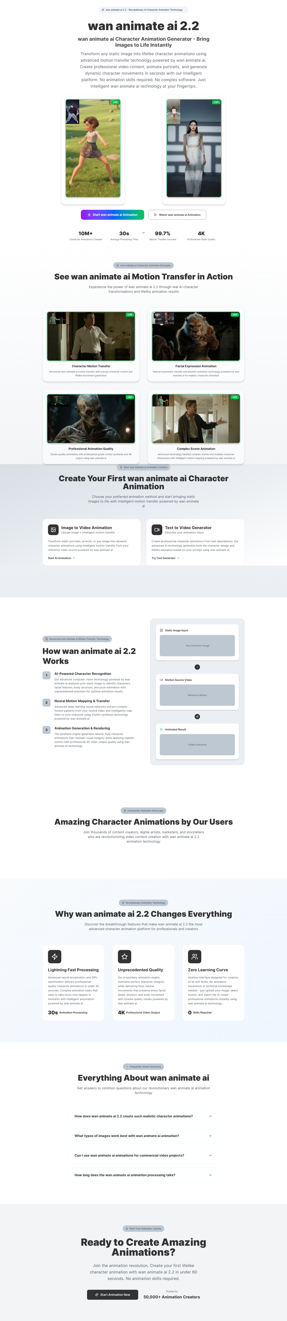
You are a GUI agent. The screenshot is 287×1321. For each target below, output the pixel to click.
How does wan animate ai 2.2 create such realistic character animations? (134, 1116)
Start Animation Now (115, 1294)
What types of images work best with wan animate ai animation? (127, 1136)
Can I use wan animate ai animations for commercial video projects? (129, 1155)
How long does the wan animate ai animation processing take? (125, 1175)
